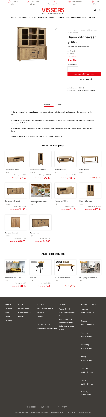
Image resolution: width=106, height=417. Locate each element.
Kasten (83, 30)
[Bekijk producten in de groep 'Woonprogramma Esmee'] (86, 270)
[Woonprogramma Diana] (40, 190)
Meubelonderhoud (24, 313)
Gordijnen (42, 17)
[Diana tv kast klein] (65, 190)
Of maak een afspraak (84, 79)
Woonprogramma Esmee (88, 278)
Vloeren (32, 17)
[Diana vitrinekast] (90, 190)
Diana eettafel (84, 170)
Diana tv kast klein (61, 201)
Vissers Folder (23, 309)
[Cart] (100, 10)
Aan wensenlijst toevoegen (84, 74)
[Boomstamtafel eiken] (65, 267)
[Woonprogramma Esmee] (90, 267)
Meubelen (23, 17)
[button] (12, 162)
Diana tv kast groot (12, 170)
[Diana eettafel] (90, 159)
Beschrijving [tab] (49, 105)
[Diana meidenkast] (15, 222)
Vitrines (89, 30)
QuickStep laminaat (57, 412)
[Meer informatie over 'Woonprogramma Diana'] (37, 194)
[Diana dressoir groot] (15, 190)
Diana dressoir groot (12, 201)
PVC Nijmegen (71, 412)
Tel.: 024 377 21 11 (43, 324)
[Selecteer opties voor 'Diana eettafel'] (86, 162)
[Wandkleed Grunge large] (15, 267)
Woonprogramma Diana (38, 202)
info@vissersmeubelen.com (47, 328)
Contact (91, 17)
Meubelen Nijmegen (21, 412)
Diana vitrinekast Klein (38, 170)
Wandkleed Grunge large (13, 278)
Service (60, 17)
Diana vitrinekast (85, 201)
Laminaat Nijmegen (85, 412)
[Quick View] (19, 162)
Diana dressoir (35, 233)
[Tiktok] (75, 407)
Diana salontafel (60, 170)
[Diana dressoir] (40, 222)
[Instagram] (62, 406)
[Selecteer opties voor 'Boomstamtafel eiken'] (61, 270)
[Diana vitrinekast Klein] (40, 159)
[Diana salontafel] (65, 159)
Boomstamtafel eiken (62, 278)
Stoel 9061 (33, 278)
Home (13, 17)
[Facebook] (31, 406)
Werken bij (40, 313)
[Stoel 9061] (40, 267)
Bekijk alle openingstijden (86, 393)
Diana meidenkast (11, 233)
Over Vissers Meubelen (76, 17)
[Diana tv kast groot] (15, 159)
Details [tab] (59, 105)
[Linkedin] (46, 406)
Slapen (52, 17)
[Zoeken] (95, 10)
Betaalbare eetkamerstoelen (39, 412)
